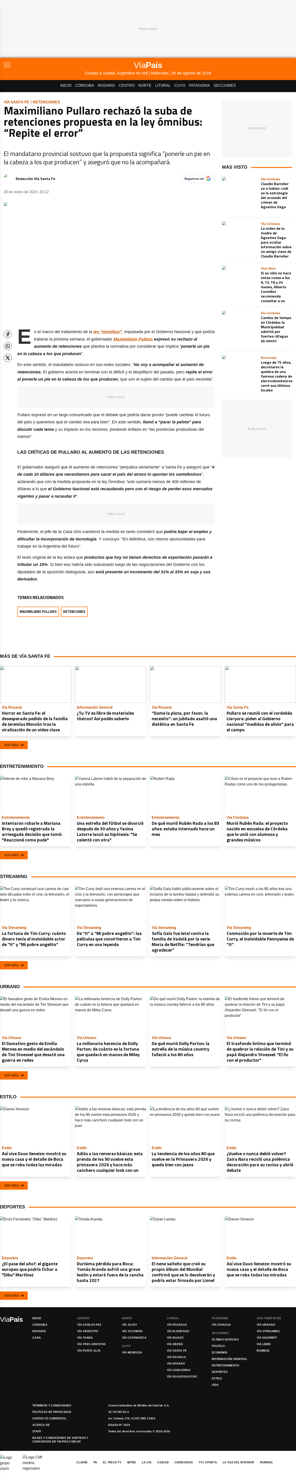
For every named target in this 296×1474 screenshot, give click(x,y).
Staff (36, 1431)
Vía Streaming (268, 1331)
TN (95, 1462)
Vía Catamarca (134, 1337)
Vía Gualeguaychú (182, 1376)
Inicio (65, 85)
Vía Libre (264, 1344)
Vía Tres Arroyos (91, 1344)
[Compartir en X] (8, 358)
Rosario (106, 85)
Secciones (225, 85)
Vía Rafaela (176, 1357)
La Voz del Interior (238, 1462)
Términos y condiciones (51, 1405)
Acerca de (41, 1425)
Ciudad (163, 1462)
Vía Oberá (175, 1344)
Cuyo (179, 85)
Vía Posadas (177, 1324)
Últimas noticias (225, 1339)
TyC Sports (208, 1462)
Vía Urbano (266, 1324)
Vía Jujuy (129, 1324)
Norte (144, 85)
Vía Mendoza (132, 1352)
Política (218, 1346)
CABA (36, 1337)
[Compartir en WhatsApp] (8, 346)
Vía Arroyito (87, 1331)
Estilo (217, 1378)
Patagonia (199, 85)
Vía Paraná (176, 1363)
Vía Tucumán (132, 1331)
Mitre (131, 1462)
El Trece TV (112, 1462)
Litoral (163, 85)
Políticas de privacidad (51, 1412)
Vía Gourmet (267, 1337)
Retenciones (46, 102)
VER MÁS (11, 745)
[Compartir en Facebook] (8, 334)
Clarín (81, 1462)
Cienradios (184, 1462)
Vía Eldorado (178, 1331)
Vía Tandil (85, 1337)
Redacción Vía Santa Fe (35, 178)
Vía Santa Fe (16, 102)
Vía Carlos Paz (89, 1324)
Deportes (220, 1372)
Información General (229, 1359)
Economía (220, 1352)
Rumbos (263, 1350)
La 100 (147, 1462)
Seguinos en (194, 178)
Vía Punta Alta (89, 1350)
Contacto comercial (49, 1418)
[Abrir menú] (44, 65)
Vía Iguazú (175, 1337)
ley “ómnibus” (107, 331)
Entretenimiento (225, 1365)
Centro (127, 85)
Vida (215, 1385)
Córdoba (84, 85)
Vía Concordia (179, 1370)
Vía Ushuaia (221, 1324)
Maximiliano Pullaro (132, 339)
